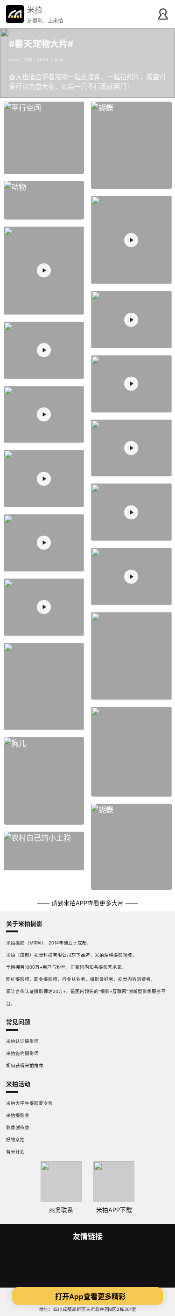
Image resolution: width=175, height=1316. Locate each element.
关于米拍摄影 (24, 923)
